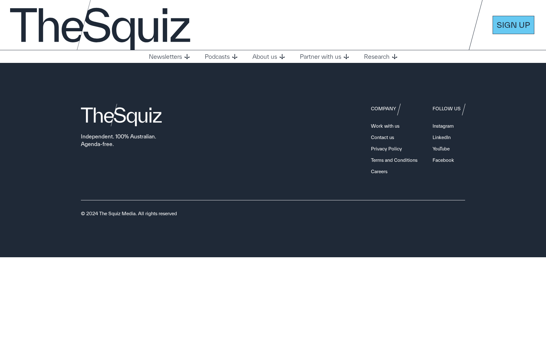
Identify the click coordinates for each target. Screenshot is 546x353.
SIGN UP (513, 24)
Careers (379, 171)
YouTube (441, 148)
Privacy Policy (386, 148)
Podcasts (217, 56)
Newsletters (165, 56)
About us (264, 56)
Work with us (385, 126)
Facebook (443, 160)
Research (377, 56)
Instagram (443, 126)
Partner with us (320, 56)
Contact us (382, 137)
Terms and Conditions (394, 160)
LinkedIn (442, 137)
